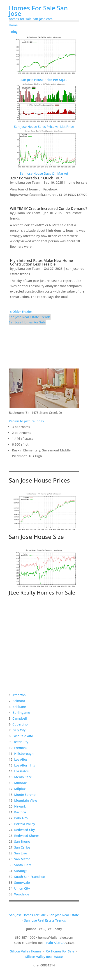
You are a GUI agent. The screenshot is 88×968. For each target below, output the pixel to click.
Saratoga (21, 871)
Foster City (20, 742)
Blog (14, 32)
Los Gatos (21, 771)
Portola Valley (24, 824)
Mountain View (25, 800)
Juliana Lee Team (27, 182)
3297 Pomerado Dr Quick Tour (36, 178)
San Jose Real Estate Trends (30, 317)
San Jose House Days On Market (44, 173)
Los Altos (21, 759)
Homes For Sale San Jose (38, 11)
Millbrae (20, 783)
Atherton (19, 695)
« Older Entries (21, 311)
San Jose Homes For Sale (27, 322)
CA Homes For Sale (60, 951)
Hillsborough (24, 753)
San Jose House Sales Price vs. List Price (44, 126)
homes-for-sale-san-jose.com (31, 19)
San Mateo (22, 859)
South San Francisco (29, 876)
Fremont (20, 748)
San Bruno (22, 841)
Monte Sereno (24, 794)
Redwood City (24, 830)
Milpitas (20, 789)
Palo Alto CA (55, 943)
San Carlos (22, 847)
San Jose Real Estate (64, 915)
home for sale (77, 182)
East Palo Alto (22, 736)
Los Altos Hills (24, 765)
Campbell (19, 718)
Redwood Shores (26, 835)
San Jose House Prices (39, 480)
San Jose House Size (36, 537)
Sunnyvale (22, 882)
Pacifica (20, 812)
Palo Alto (21, 818)
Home (13, 25)
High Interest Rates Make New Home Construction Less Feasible (41, 262)
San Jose (20, 853)
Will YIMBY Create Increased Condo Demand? (48, 208)
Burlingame (21, 712)
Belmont (18, 701)
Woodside (21, 894)
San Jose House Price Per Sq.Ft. (44, 80)
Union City (22, 888)
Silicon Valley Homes (25, 951)
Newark (20, 806)
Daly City (18, 730)
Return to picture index (26, 421)
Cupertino (20, 724)
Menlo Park (23, 777)
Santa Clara (23, 865)
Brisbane (19, 707)
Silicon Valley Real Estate (44, 956)
